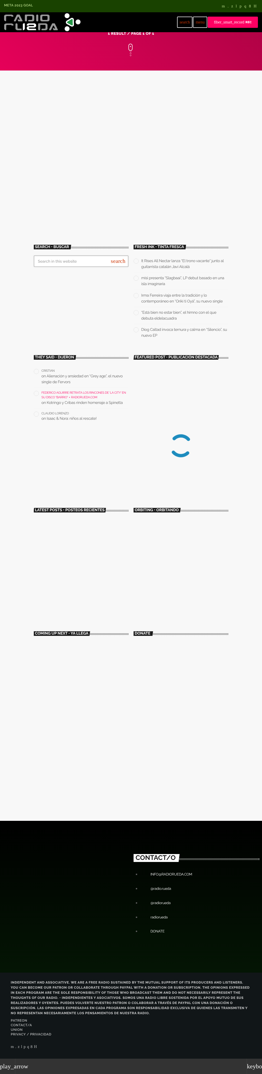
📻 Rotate (61, 646)
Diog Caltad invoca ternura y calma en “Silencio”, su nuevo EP (84, 613)
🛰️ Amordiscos (154, 585)
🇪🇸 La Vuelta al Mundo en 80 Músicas (78, 710)
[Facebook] (250, 6)
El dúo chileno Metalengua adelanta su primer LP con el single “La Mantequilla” (181, 469)
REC (233, 22)
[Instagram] (245, 6)
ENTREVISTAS (150, 576)
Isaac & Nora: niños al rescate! (72, 418)
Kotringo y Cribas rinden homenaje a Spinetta (85, 402)
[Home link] (42, 22)
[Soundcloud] (240, 6)
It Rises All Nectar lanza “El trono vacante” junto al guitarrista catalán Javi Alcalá (87, 527)
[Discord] (255, 6)
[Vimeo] (227, 6)
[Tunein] (236, 6)
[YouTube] (223, 6)
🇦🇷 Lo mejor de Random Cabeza (75, 731)
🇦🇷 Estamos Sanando (68, 689)
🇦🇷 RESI (60, 667)
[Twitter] (232, 6)
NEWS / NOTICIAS (57, 142)
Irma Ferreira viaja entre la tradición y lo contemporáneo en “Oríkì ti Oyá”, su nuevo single (87, 570)
